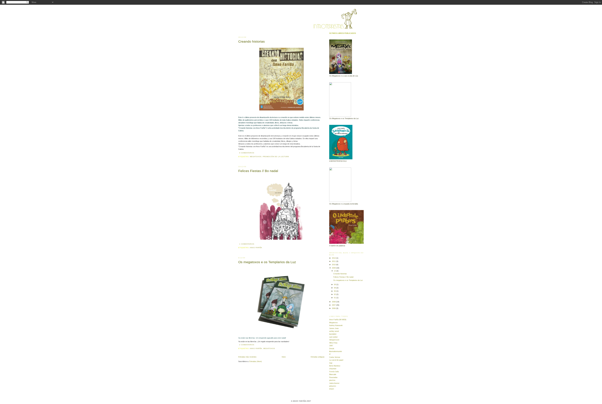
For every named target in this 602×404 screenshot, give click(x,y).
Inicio (284, 357)
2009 (334, 268)
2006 (334, 308)
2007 (334, 305)
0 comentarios (246, 153)
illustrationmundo (335, 351)
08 (335, 288)
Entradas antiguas (318, 357)
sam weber (333, 337)
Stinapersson (334, 340)
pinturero (332, 386)
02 (335, 294)
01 (335, 298)
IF (330, 354)
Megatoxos (255, 156)
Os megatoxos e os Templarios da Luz (267, 262)
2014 (334, 258)
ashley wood (334, 331)
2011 (334, 261)
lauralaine (332, 334)
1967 (331, 346)
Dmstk (331, 348)
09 (335, 284)
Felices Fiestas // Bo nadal (258, 171)
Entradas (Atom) (255, 361)
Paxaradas (333, 377)
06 (335, 291)
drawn (331, 389)
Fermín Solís (334, 372)
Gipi (330, 363)
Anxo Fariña (256, 247)
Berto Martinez (334, 366)
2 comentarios (246, 345)
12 (335, 271)
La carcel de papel (336, 360)
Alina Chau (333, 343)
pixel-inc (332, 380)
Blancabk (332, 374)
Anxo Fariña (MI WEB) (337, 320)
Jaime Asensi (334, 383)
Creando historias (251, 41)
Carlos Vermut (334, 357)
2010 (334, 265)
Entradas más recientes (247, 357)
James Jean (334, 328)
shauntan (332, 369)
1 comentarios (246, 244)
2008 (334, 302)
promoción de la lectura (276, 156)
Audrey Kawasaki (336, 325)
